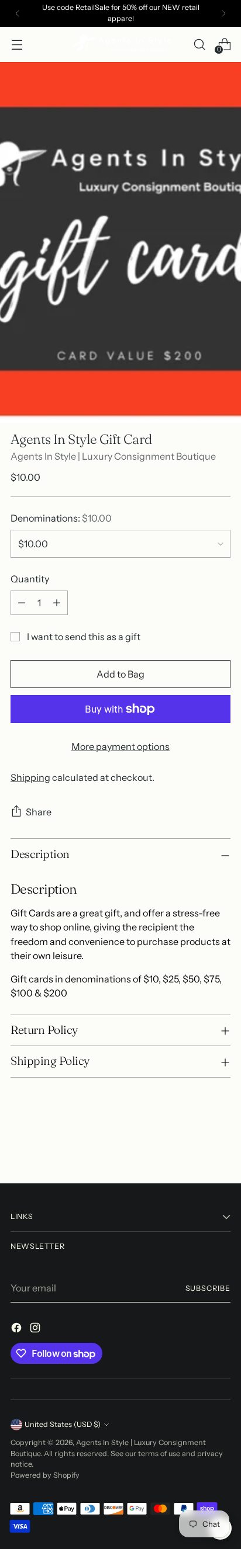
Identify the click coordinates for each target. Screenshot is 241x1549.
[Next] (223, 13)
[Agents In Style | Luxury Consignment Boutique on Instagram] (36, 1329)
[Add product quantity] (56, 602)
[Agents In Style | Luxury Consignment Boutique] (120, 44)
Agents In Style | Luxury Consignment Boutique (113, 456)
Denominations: (61, 518)
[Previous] (17, 13)
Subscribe (208, 1288)
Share (38, 812)
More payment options (120, 746)
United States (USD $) (63, 1424)
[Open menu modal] (17, 44)
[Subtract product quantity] (21, 602)
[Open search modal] (199, 44)
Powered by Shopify (45, 1475)
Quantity (30, 579)
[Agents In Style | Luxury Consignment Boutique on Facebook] (18, 1329)
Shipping (30, 777)
